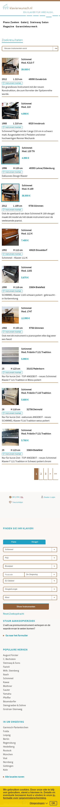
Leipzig (6, 735)
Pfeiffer (7, 697)
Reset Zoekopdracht (13, 613)
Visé (5, 758)
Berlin (6, 739)
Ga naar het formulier (16, 635)
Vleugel (35, 542)
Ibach (6, 674)
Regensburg (9, 742)
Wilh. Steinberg (11, 670)
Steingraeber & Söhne (14, 705)
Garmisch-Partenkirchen (15, 727)
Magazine (8, 26)
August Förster (10, 655)
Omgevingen (37, 803)
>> (55, 474)
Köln (5, 769)
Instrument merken (13, 83)
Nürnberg (8, 762)
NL (22, 497)
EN (18, 497)
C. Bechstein (9, 659)
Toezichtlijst (17, 502)
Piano (13, 542)
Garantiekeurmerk (26, 26)
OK (53, 803)
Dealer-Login (49, 497)
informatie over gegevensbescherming (29, 796)
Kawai (6, 682)
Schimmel (8, 678)
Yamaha (7, 693)
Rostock (7, 750)
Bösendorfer (9, 701)
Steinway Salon (39, 22)
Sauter (6, 689)
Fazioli (6, 666)
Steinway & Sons (11, 663)
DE (13, 497)
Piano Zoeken (11, 22)
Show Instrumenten (26, 606)
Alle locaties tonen (14, 776)
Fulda (6, 731)
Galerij (25, 22)
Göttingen (8, 766)
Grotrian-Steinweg (12, 709)
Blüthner (7, 686)
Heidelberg (8, 746)
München (8, 754)
